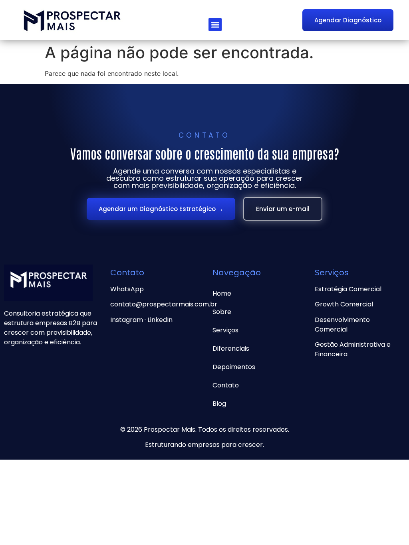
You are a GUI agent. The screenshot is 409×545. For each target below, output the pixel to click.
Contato (225, 385)
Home (221, 293)
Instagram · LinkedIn (141, 319)
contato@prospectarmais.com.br (163, 304)
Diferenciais (230, 348)
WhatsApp (127, 289)
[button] (215, 24)
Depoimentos (233, 366)
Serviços (225, 330)
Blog (219, 403)
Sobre (221, 311)
